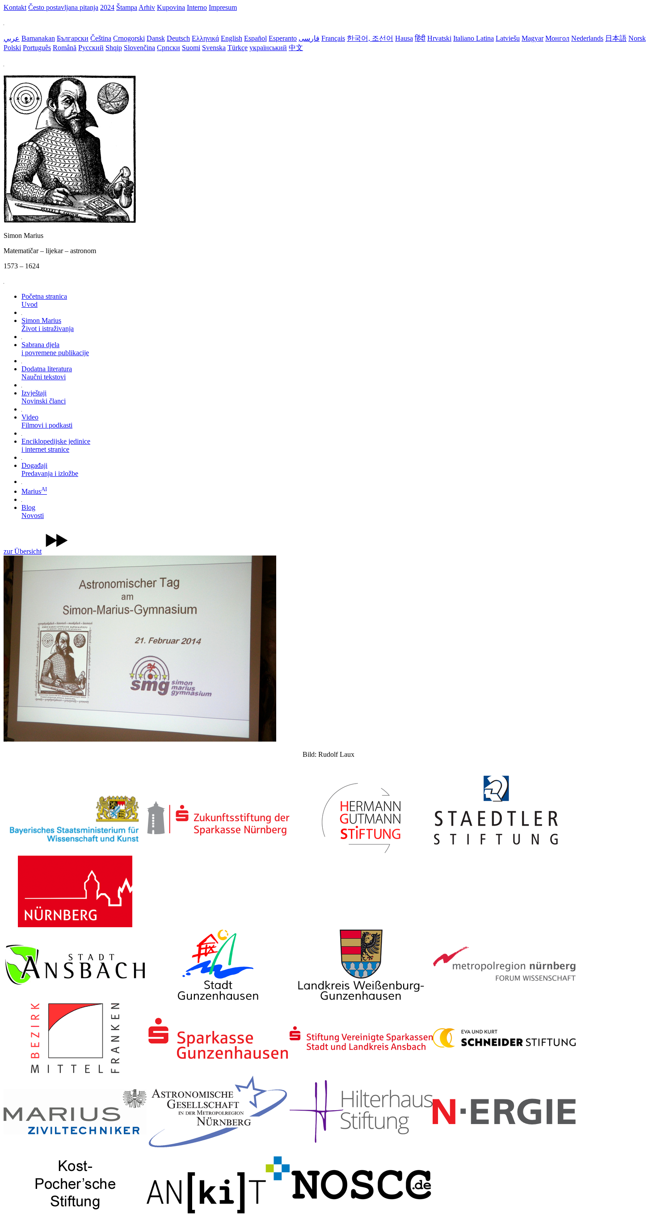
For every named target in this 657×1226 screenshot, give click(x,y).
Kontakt (15, 7)
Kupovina (171, 7)
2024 (107, 7)
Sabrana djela (55, 348)
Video (46, 421)
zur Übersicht (23, 551)
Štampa (126, 7)
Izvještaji (43, 397)
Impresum (223, 7)
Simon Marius (47, 324)
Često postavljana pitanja (63, 7)
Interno (197, 7)
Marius (34, 491)
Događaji (49, 469)
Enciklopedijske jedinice (55, 445)
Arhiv (147, 7)
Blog (32, 511)
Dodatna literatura (46, 373)
